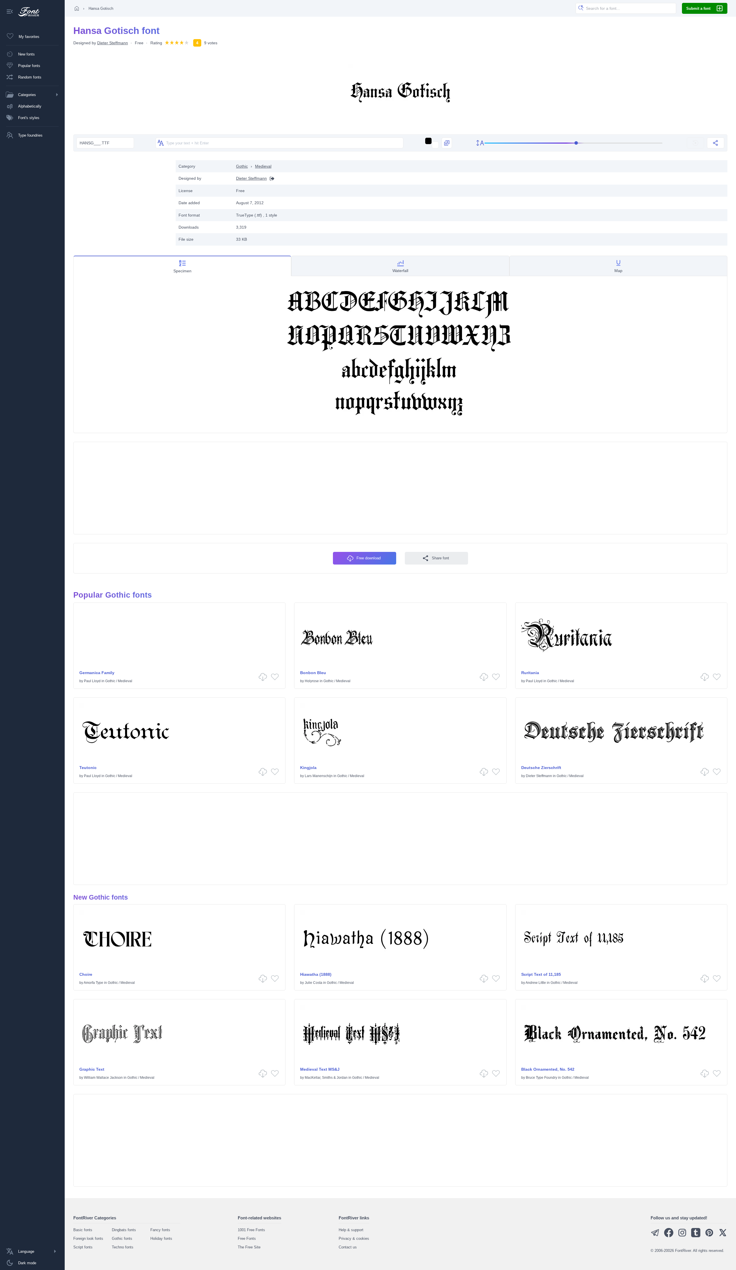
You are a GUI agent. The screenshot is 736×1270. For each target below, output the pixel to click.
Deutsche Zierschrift (541, 767)
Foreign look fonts (88, 1238)
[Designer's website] (270, 178)
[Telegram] (655, 1236)
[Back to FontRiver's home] (26, 11)
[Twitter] (722, 1236)
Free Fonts (247, 1238)
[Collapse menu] (10, 11)
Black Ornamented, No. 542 (547, 1069)
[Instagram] (682, 1236)
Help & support (351, 1230)
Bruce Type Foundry (541, 1078)
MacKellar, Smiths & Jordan (326, 1078)
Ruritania (530, 672)
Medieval (263, 166)
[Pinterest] (709, 1236)
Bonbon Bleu (313, 672)
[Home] (76, 8)
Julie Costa (313, 983)
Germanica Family (96, 672)
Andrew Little (536, 983)
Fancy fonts (160, 1230)
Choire (85, 974)
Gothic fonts (122, 1238)
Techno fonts (122, 1247)
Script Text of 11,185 (541, 974)
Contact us (348, 1247)
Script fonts (83, 1247)
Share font (440, 558)
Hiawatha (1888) (315, 974)
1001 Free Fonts (251, 1230)
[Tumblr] (695, 1236)
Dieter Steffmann (112, 43)
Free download (368, 558)
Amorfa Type (93, 983)
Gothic (242, 166)
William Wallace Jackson (103, 1078)
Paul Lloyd (92, 681)
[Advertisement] (121, 200)
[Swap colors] (447, 142)
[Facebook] (668, 1236)
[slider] (573, 143)
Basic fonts (82, 1230)
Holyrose (312, 681)
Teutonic (88, 767)
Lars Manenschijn (319, 776)
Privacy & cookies (354, 1238)
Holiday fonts (161, 1238)
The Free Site (249, 1247)
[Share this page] (715, 142)
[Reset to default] (695, 142)
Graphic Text (91, 1069)
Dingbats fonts (124, 1230)
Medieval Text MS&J (320, 1069)
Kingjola (308, 767)
